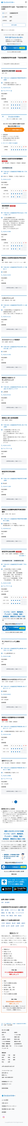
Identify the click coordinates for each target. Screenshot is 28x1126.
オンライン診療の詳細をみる (14, 130)
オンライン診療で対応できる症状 (14, 51)
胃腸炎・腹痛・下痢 (6, 1046)
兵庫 (9, 1062)
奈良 (14, 1057)
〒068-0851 (15, 388)
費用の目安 (14, 874)
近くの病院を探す (7, 1023)
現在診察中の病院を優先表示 (11, 64)
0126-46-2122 (7, 528)
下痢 (7, 915)
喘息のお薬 (16, 1039)
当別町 (17, 926)
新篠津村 (8, 923)
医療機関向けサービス (7, 1081)
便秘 (9, 913)
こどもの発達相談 (6, 1041)
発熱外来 (4, 1032)
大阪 (9, 1059)
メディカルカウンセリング (8, 1066)
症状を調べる (5, 1073)
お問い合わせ (5, 1103)
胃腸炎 (3, 913)
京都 (14, 1055)
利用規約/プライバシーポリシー (9, 1106)
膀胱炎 (11, 915)
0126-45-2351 (7, 87)
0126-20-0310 (7, 395)
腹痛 (19, 910)
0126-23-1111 (7, 316)
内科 (2, 902)
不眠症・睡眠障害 (6, 1043)
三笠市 (3, 923)
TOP (2, 1023)
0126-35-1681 (7, 656)
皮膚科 (15, 1032)
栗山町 (14, 923)
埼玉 (3, 1062)
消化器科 (7, 902)
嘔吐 (13, 913)
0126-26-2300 (7, 734)
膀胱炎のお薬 (17, 1041)
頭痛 (23, 910)
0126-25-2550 (7, 354)
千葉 (9, 1055)
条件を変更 (14, 25)
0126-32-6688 (7, 775)
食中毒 (6, 910)
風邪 (2, 910)
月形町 (3, 926)
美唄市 (23, 923)
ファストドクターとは (7, 1070)
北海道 (14, 1023)
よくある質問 (5, 1100)
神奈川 (3, 1059)
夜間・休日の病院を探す (7, 1077)
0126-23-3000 (7, 231)
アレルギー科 (5, 1048)
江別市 (22, 926)
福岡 (14, 1059)
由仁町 (8, 926)
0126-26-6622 (7, 694)
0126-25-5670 (7, 275)
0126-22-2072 (7, 445)
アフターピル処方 (18, 1046)
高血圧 (20, 915)
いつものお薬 (17, 1034)
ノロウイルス (13, 910)
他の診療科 (21, 555)
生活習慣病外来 (18, 1043)
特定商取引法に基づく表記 (8, 1109)
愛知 (9, 1057)
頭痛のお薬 (16, 1037)
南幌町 (18, 923)
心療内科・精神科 (6, 1039)
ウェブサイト (6, 90)
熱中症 (3, 915)
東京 (3, 1057)
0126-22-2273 (7, 179)
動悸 (15, 915)
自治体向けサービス (6, 1084)
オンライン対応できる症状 (10, 143)
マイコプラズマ (20, 913)
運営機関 (4, 1112)
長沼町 (12, 926)
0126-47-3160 (7, 486)
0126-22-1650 (7, 583)
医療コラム (4, 1075)
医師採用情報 (5, 1088)
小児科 (3, 1037)
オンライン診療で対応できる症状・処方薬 (14, 632)
